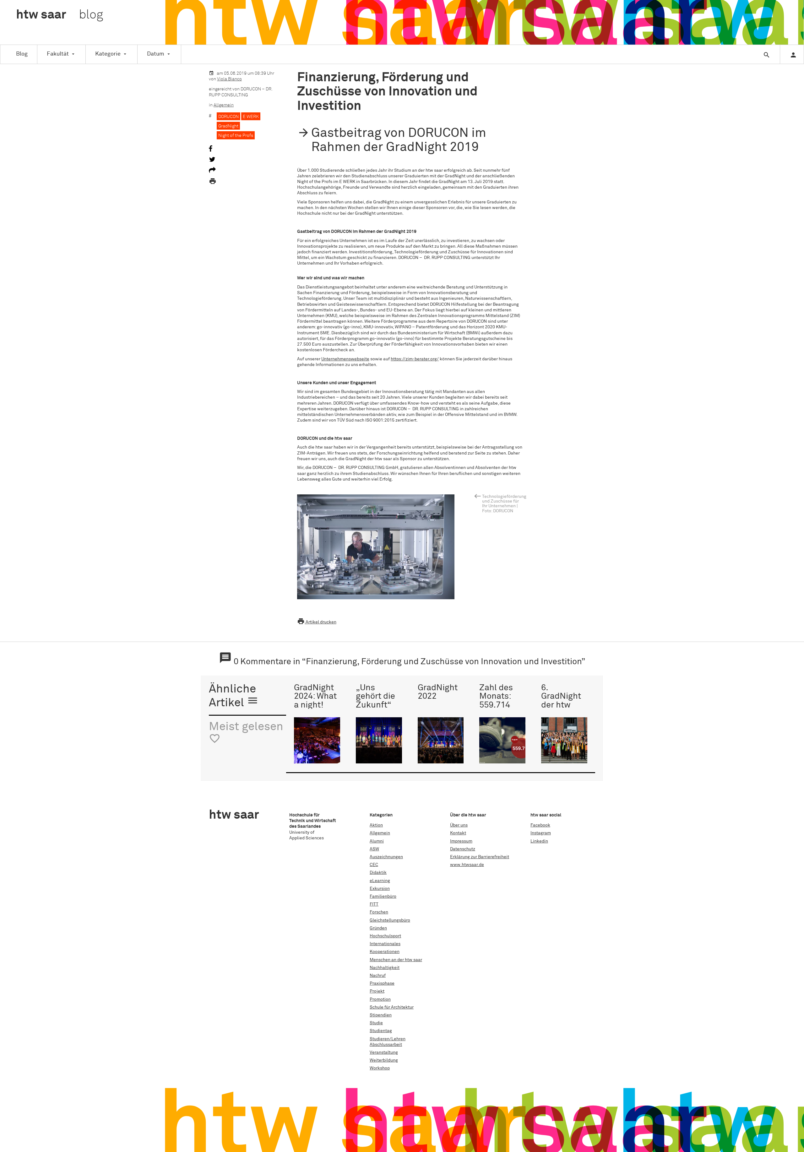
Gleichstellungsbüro (390, 920)
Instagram (540, 833)
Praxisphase (382, 983)
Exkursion (380, 888)
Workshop (380, 1068)
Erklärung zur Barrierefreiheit (479, 857)
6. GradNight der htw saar (561, 701)
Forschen (379, 912)
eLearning (380, 881)
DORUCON (228, 117)
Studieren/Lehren (387, 1039)
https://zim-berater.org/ (415, 359)
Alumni (377, 841)
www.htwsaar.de (467, 865)
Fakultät (58, 54)
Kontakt (458, 833)
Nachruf (378, 975)
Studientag (381, 1031)
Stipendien (381, 1015)
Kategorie (108, 54)
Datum (155, 54)
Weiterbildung (384, 1060)
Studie (376, 1023)
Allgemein (224, 105)
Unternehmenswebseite (345, 359)
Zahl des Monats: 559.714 (496, 696)
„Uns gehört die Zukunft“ (375, 696)
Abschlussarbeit (386, 1044)
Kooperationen (384, 952)
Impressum (461, 841)
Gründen (378, 928)
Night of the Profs (235, 135)
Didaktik (378, 872)
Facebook (540, 825)
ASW (374, 849)
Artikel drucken (316, 622)
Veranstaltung (384, 1052)
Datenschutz (462, 849)
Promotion (380, 999)
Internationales (385, 944)
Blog (22, 54)
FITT (374, 904)
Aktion (376, 825)
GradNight (228, 126)
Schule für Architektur (392, 1007)
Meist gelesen (246, 732)
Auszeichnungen (386, 857)
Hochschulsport (385, 936)
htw (59, 15)
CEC (374, 865)
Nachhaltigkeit (384, 968)
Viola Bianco (229, 79)
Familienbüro (383, 896)
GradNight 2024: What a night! (315, 696)
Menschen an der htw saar (396, 960)
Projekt (377, 991)
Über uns (459, 825)
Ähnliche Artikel (233, 696)
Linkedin (539, 841)
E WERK (251, 117)
